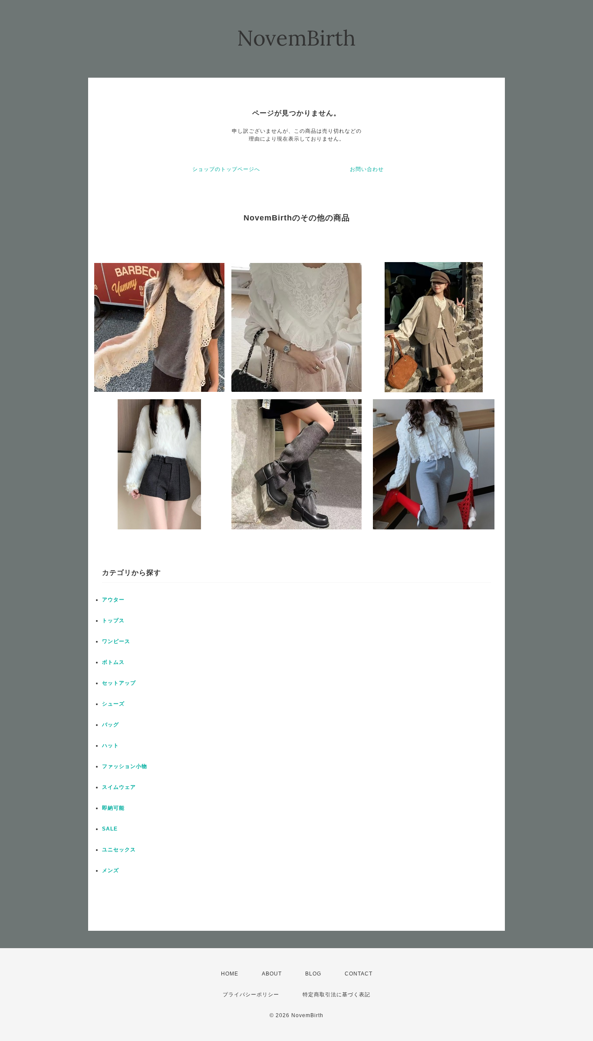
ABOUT (272, 974)
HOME (229, 974)
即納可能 (113, 808)
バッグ (110, 725)
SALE (110, 829)
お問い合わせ (367, 169)
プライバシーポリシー (251, 995)
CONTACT (358, 974)
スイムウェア (119, 787)
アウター (113, 600)
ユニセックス (119, 850)
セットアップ (119, 683)
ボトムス (113, 662)
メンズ (110, 870)
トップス (113, 620)
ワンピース (116, 641)
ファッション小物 (124, 766)
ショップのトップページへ (226, 169)
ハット (110, 745)
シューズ (113, 704)
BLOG (313, 974)
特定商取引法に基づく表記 (336, 995)
